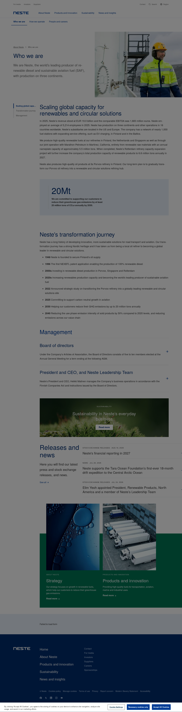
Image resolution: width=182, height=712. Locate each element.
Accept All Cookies (161, 707)
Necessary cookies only (138, 707)
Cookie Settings (116, 707)
